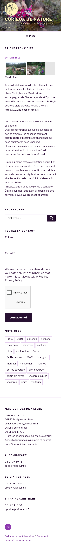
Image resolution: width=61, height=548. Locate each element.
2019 (20, 339)
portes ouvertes (16, 369)
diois (9, 351)
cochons (42, 345)
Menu (32, 35)
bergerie (46, 339)
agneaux (32, 339)
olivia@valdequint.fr (15, 487)
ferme (36, 351)
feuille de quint (15, 357)
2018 (10, 339)
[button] (11, 68)
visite (24, 382)
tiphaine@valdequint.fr (17, 509)
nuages (42, 363)
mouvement (27, 363)
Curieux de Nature (28, 19)
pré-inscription (37, 369)
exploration (22, 351)
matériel (11, 363)
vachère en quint (38, 375)
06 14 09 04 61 (13, 483)
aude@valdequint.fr (15, 465)
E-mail (10, 253)
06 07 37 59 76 (13, 461)
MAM (30, 357)
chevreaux (12, 345)
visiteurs (36, 382)
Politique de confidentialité (19, 536)
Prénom (10, 237)
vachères (12, 382)
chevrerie (27, 345)
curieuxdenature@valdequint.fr (22, 423)
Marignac (42, 357)
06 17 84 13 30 (13, 505)
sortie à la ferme (15, 375)
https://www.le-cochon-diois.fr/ (22, 109)
